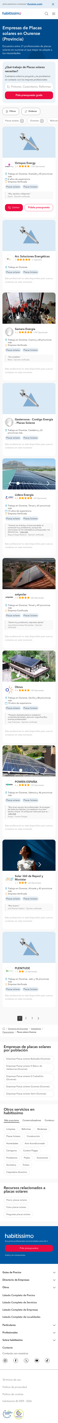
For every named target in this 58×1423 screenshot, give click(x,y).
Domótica (11, 1165)
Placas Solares (13, 1136)
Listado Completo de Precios (18, 1295)
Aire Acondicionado (35, 1143)
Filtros (12, 111)
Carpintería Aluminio (16, 1172)
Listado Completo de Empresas (20, 1310)
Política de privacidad (14, 1387)
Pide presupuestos (29, 1248)
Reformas (26, 1129)
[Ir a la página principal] (11, 14)
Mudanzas (42, 1129)
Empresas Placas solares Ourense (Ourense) (27, 1087)
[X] (26, 1361)
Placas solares (8, 1032)
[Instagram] (5, 1361)
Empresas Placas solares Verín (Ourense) (26, 1094)
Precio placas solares (16, 1200)
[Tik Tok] (47, 1361)
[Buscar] (46, 13)
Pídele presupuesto (39, 207)
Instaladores (36, 1029)
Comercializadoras (32, 1120)
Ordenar (32, 111)
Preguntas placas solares (18, 1214)
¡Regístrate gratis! (34, 4)
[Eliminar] (22, 121)
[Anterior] (10, 317)
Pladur (27, 1158)
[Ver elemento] (17, 317)
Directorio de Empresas (18, 1029)
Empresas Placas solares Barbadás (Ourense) (28, 1059)
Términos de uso (11, 1380)
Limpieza (10, 1129)
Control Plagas (30, 1151)
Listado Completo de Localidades (21, 1317)
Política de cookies (12, 1394)
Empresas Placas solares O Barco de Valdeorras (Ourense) (24, 1067)
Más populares (11, 1120)
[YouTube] (37, 1361)
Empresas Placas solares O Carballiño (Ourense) (24, 1078)
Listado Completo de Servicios (19, 1302)
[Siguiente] (48, 317)
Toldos (26, 1165)
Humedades (12, 1143)
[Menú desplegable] (55, 13)
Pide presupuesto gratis (29, 95)
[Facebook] (16, 1361)
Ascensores (42, 1158)
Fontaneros (11, 1158)
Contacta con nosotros (15, 1353)
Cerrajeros (11, 1151)
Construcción (33, 1136)
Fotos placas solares (16, 1207)
